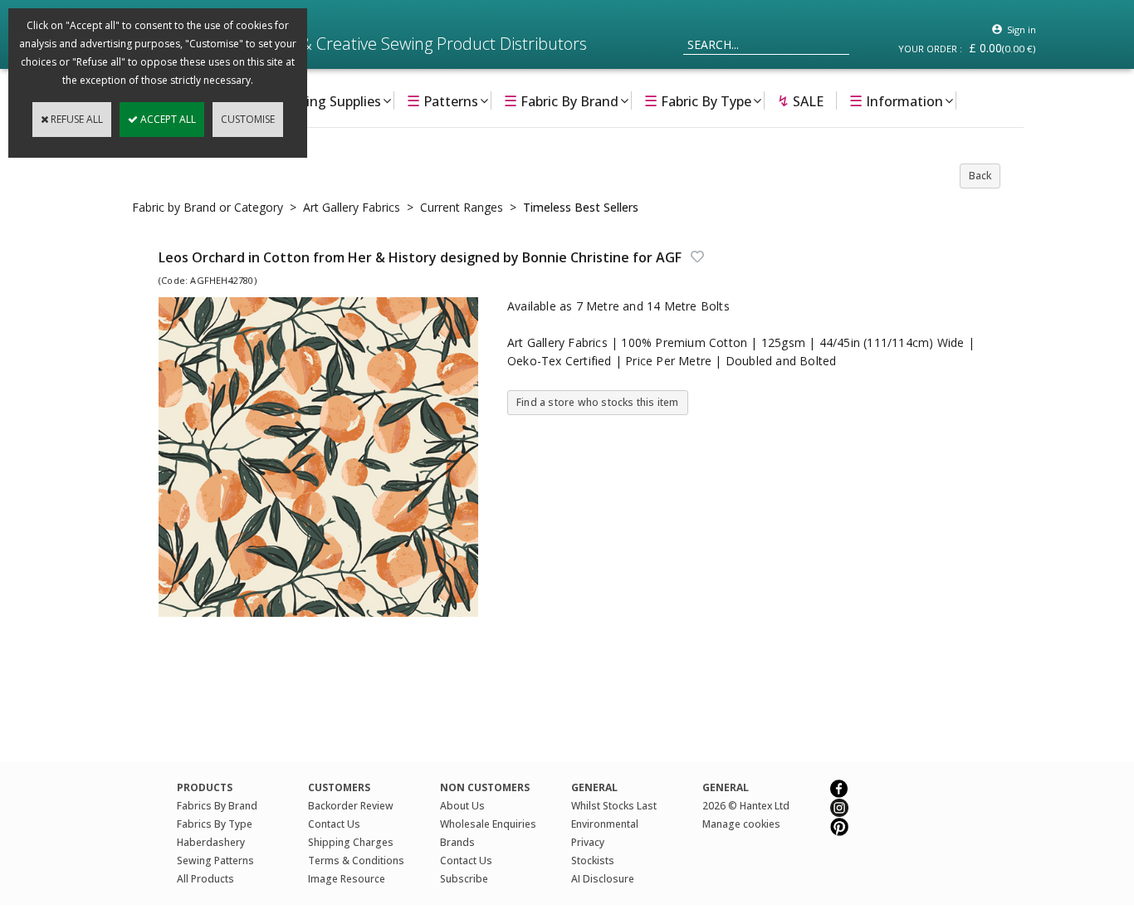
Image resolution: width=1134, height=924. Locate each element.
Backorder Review (350, 806)
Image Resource (346, 879)
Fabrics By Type (214, 824)
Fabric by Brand (561, 100)
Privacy (587, 842)
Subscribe (464, 879)
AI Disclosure (602, 879)
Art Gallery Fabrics (351, 207)
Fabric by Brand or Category (207, 207)
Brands (457, 842)
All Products (205, 879)
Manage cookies (741, 824)
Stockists (592, 860)
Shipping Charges (350, 842)
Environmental (604, 824)
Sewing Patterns (215, 860)
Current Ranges (461, 207)
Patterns (442, 100)
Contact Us (334, 824)
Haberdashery (211, 842)
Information (896, 100)
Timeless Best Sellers (580, 207)
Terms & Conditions (356, 860)
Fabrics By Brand (217, 806)
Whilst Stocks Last (614, 806)
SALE (800, 100)
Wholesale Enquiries (488, 824)
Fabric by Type (697, 100)
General (725, 787)
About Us (462, 806)
